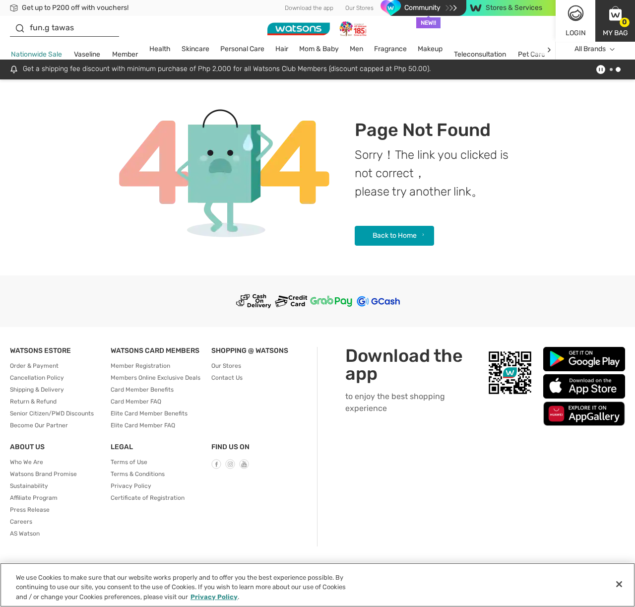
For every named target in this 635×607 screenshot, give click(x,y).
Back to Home (395, 235)
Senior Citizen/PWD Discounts (52, 413)
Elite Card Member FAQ (143, 425)
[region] (317, 585)
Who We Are (26, 462)
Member (125, 54)
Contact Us (227, 377)
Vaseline (87, 54)
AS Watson (25, 533)
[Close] (619, 584)
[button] (615, 21)
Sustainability (29, 485)
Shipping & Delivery (37, 389)
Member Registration (140, 365)
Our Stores (359, 7)
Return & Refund (33, 401)
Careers (21, 521)
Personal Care (242, 49)
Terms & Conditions (138, 474)
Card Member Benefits (142, 389)
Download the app (309, 7)
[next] (549, 49)
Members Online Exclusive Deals (155, 377)
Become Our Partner (39, 425)
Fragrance (390, 49)
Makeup (430, 49)
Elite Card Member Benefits (149, 413)
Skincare (195, 49)
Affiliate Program (34, 497)
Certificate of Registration (148, 497)
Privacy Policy (131, 485)
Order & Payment (34, 365)
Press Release (30, 509)
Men (356, 49)
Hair (281, 49)
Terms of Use (129, 462)
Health (160, 49)
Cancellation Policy (37, 377)
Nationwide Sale (36, 54)
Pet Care (531, 54)
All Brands (590, 49)
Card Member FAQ (136, 401)
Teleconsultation (480, 54)
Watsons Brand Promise (43, 474)
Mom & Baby (319, 49)
